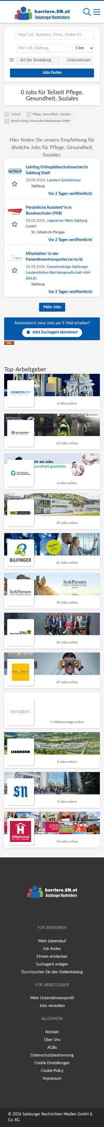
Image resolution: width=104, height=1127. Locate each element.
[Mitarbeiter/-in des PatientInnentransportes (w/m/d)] (15, 258)
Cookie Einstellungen (52, 1063)
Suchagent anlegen (52, 964)
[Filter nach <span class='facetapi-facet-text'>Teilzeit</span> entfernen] (6, 114)
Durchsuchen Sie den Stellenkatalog (52, 972)
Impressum (52, 1079)
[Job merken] (15, 183)
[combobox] (55, 35)
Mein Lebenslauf (52, 941)
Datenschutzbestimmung (52, 1055)
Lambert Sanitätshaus (64, 180)
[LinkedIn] (61, 912)
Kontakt (52, 1032)
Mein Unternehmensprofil (52, 998)
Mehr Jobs (52, 307)
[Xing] (53, 912)
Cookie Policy (52, 1071)
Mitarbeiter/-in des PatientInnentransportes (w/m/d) (54, 257)
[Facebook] (44, 912)
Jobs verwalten (52, 1006)
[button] (13, 60)
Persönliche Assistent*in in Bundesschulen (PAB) (49, 210)
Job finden (52, 949)
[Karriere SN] (42, 12)
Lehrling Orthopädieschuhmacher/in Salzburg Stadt (57, 170)
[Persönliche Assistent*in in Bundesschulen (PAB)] (15, 212)
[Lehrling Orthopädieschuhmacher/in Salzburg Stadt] (15, 171)
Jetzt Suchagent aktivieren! (55, 332)
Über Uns (52, 1040)
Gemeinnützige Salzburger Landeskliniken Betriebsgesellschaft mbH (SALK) (58, 272)
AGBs (52, 1048)
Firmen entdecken (52, 957)
